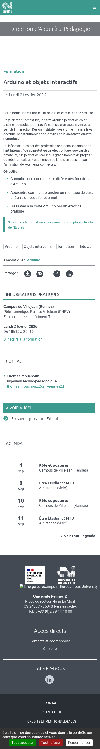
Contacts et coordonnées (50, 641)
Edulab (85, 246)
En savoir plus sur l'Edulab (35, 418)
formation (66, 246)
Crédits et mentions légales (51, 721)
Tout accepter (22, 742)
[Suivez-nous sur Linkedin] (50, 677)
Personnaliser (79, 742)
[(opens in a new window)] (57, 586)
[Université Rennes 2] (64, 575)
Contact (52, 703)
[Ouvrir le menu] (94, 7)
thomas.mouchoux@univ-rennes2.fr (36, 386)
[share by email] (39, 274)
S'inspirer (50, 648)
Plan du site (52, 712)
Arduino (11, 246)
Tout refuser (51, 742)
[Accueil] (7, 7)
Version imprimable (28, 277)
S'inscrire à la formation (23, 339)
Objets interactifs (38, 246)
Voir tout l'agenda (79, 536)
